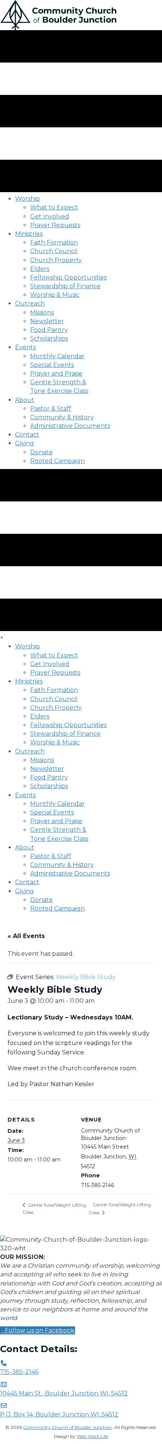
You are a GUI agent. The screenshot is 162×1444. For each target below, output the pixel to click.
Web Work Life (92, 1436)
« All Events (26, 936)
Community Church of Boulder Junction (67, 1427)
